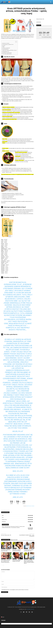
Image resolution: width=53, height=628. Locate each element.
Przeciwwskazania (5, 49)
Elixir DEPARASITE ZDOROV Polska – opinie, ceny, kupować (26, 536)
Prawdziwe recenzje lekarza (7, 52)
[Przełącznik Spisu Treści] (15, 42)
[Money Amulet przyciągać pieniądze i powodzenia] (18, 555)
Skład (3, 46)
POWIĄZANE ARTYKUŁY (6, 539)
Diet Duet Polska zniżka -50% (6, 535)
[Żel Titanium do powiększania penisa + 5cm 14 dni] (6, 545)
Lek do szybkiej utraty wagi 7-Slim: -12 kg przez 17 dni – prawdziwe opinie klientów (5, 561)
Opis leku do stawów (5, 43)
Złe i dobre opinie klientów (7, 53)
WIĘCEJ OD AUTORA (14, 539)
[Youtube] (32, 612)
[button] (50, 2)
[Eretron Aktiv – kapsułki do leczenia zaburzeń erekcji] (18, 545)
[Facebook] (21, 612)
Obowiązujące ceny (5, 51)
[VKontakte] (29, 612)
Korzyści (3, 45)
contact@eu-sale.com (30, 609)
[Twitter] (24, 612)
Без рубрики (3, 548)
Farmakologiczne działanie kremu (8, 44)
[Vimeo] (26, 612)
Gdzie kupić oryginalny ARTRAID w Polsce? (9, 50)
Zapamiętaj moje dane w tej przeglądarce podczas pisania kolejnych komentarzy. (15, 589)
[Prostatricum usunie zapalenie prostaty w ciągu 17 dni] (29, 545)
